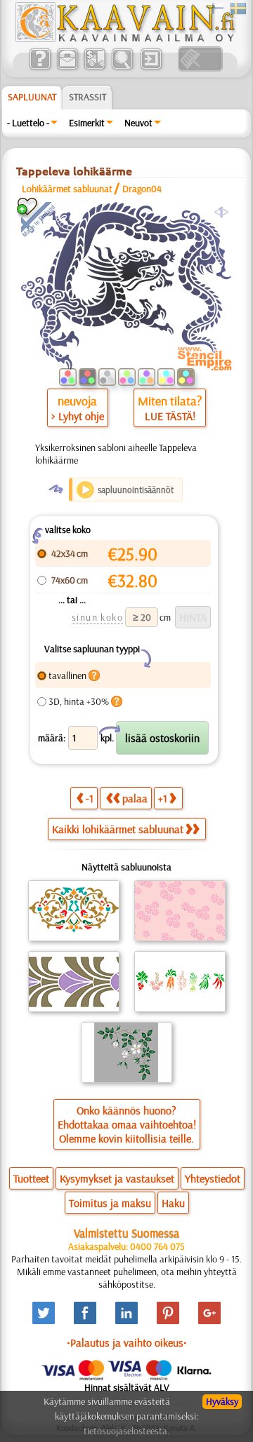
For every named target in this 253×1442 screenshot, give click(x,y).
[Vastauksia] (39, 68)
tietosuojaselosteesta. (126, 1430)
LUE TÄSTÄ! (170, 416)
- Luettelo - (28, 122)
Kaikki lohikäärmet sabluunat (117, 829)
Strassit (87, 96)
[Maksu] (94, 68)
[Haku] (122, 68)
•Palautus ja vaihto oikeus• (127, 1342)
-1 (89, 798)
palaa (135, 798)
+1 (162, 798)
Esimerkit (87, 122)
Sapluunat (32, 96)
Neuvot (138, 122)
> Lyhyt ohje (77, 416)
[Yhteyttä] (67, 68)
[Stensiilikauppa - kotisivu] (124, 38)
